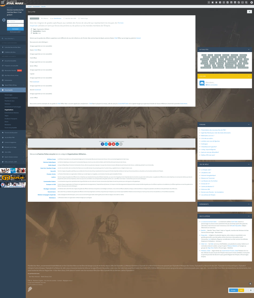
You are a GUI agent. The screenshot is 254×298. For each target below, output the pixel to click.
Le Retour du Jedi (59, 268)
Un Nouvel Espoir (232, 266)
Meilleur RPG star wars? (208, 155)
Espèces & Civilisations (11, 98)
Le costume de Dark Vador (209, 222)
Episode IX (206, 57)
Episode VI (224, 57)
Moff (123, 103)
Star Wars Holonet (34, 276)
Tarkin (127, 103)
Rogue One (220, 63)
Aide (241, 290)
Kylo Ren (143, 268)
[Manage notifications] (250, 283)
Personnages (8, 95)
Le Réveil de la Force (155, 266)
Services (207, 65)
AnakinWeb (55, 266)
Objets (6, 116)
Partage (233, 290)
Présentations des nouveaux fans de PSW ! (213, 130)
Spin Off (220, 65)
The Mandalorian (218, 67)
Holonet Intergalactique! (208, 175)
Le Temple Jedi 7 (206, 170)
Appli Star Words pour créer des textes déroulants (216, 133)
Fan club (213, 59)
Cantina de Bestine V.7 (207, 186)
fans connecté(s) (211, 83)
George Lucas (92, 266)
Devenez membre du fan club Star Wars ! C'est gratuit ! (15, 12)
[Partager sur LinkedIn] (117, 144)
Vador (236, 222)
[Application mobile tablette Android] (216, 2)
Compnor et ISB (51, 184)
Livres (246, 59)
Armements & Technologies (13, 107)
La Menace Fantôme (131, 266)
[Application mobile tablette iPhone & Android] (209, 2)
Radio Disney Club (46, 276)
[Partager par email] (121, 144)
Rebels (212, 63)
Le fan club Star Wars (9, 43)
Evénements (204, 59)
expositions (232, 268)
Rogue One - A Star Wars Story (55, 270)
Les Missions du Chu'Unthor (209, 181)
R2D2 (153, 268)
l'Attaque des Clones (187, 266)
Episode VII (232, 57)
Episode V (215, 57)
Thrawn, (232, 251)
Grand (120, 103)
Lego (201, 268)
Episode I (217, 55)
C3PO (149, 268)
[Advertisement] (111, 122)
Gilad (236, 251)
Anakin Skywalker (103, 268)
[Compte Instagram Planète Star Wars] (224, 2)
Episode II (226, 55)
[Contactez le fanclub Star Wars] (242, 2)
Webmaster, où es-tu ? (207, 135)
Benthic (203, 230)
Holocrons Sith (205, 189)
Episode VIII (241, 57)
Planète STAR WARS (15, 2)
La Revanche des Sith (210, 266)
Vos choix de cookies (50, 280)
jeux (197, 268)
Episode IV (243, 55)
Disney (103, 266)
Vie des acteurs (243, 67)
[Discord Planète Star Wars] (235, 2)
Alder (212, 244)
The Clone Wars (206, 67)
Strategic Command (50, 189)
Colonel (138, 38)
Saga (239, 63)
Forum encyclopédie (11, 127)
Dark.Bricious (57, 18)
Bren (212, 248)
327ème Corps (51, 159)
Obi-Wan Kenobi (232, 61)
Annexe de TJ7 (205, 184)
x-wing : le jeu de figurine (208, 149)
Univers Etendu (231, 67)
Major (209, 248)
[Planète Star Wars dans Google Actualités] (239, 2)
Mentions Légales (38, 280)
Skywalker (238, 226)
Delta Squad (52, 165)
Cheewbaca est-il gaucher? (209, 147)
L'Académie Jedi (206, 172)
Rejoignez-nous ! (68, 280)
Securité (53, 171)
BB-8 (158, 268)
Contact (59, 280)
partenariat (8, 166)
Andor (204, 55)
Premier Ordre (51, 174)
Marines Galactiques (49, 162)
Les (210, 239)
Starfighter (229, 65)
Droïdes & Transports (11, 119)
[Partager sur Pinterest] (110, 144)
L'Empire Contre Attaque (36, 268)
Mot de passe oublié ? (15, 32)
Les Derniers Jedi (118, 270)
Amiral (228, 251)
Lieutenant (36, 82)
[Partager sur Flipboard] (113, 144)
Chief (115, 38)
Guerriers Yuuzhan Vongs (48, 168)
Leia (115, 268)
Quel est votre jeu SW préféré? (210, 152)
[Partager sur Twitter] (106, 144)
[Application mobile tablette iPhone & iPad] (213, 2)
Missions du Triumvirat (208, 178)
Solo (214, 65)
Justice (53, 177)
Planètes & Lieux (9, 101)
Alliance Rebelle (232, 246)
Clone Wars (221, 268)
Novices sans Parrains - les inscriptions (212, 192)
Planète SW (243, 61)
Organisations (9, 110)
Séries (246, 63)
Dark (232, 222)
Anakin (233, 226)
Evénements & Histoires (12, 113)
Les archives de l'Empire (208, 195)
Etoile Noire (183, 103)
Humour (220, 59)
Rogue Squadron (231, 63)
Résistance (8, 125)
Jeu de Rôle (229, 59)
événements (243, 268)
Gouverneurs (52, 192)
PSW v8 (30, 280)
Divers (6, 122)
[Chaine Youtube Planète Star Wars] (231, 2)
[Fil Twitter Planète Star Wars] (227, 2)
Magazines (213, 61)
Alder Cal (204, 244)
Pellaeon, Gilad (205, 251)
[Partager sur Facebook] (102, 144)
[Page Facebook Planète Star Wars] (220, 2)
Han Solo (121, 268)
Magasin (204, 61)
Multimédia (222, 61)
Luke (111, 268)
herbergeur (204, 144)
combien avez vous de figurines (210, 141)
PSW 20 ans (204, 63)
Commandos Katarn (50, 181)
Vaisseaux (7, 104)
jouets (193, 268)
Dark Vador (135, 268)
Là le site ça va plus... (207, 138)
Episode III (234, 55)
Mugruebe (204, 235)
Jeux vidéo (238, 59)
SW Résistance (239, 65)
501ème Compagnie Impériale (47, 195)
